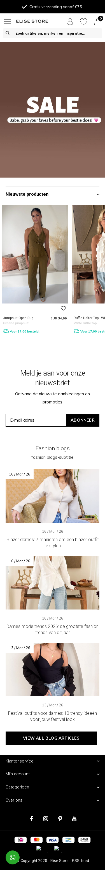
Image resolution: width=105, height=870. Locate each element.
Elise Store (59, 860)
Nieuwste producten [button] (27, 194)
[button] (8, 21)
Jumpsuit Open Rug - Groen (24, 318)
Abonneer (83, 420)
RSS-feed (80, 860)
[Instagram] (45, 818)
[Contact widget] (13, 857)
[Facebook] (31, 818)
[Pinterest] (60, 818)
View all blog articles (51, 738)
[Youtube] (74, 818)
